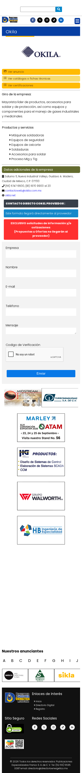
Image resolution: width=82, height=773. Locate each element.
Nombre (12, 267)
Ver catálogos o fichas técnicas (28, 78)
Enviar (41, 373)
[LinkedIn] (61, 20)
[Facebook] (32, 20)
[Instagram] (47, 20)
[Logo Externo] (22, 398)
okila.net (10, 195)
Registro (40, 709)
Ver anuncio (15, 72)
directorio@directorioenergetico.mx (48, 768)
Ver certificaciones (19, 85)
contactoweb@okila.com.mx (23, 190)
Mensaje (12, 325)
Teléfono (12, 306)
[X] (40, 20)
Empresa (12, 248)
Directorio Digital (44, 705)
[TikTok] (54, 20)
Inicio (38, 701)
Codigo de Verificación (23, 345)
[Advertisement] (41, 604)
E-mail (10, 286)
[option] (22, 398)
